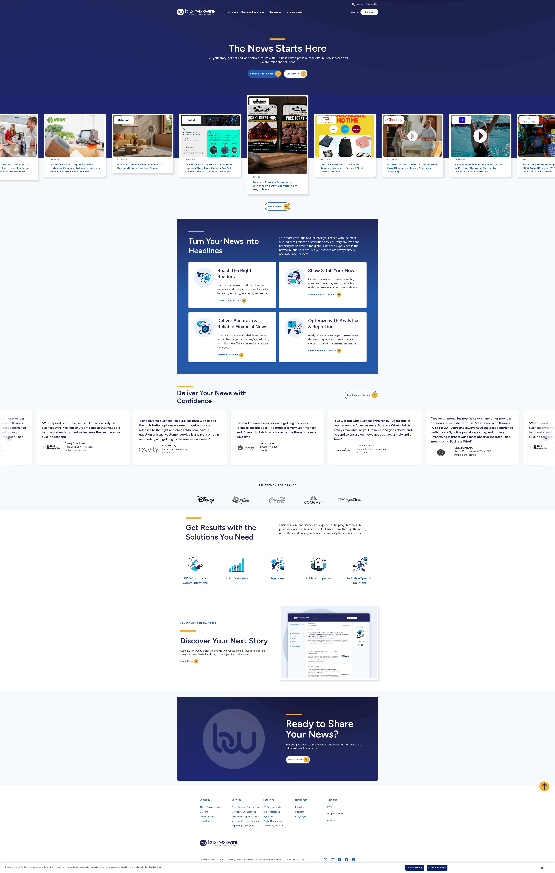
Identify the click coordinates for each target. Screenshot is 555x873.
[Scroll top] (544, 786)
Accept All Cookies (437, 867)
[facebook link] (346, 859)
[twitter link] (326, 859)
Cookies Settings (415, 867)
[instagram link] (353, 859)
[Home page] (196, 12)
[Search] (353, 4)
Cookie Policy (154, 867)
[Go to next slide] (546, 438)
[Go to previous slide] (9, 438)
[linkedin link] (332, 859)
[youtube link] (339, 859)
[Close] (542, 868)
